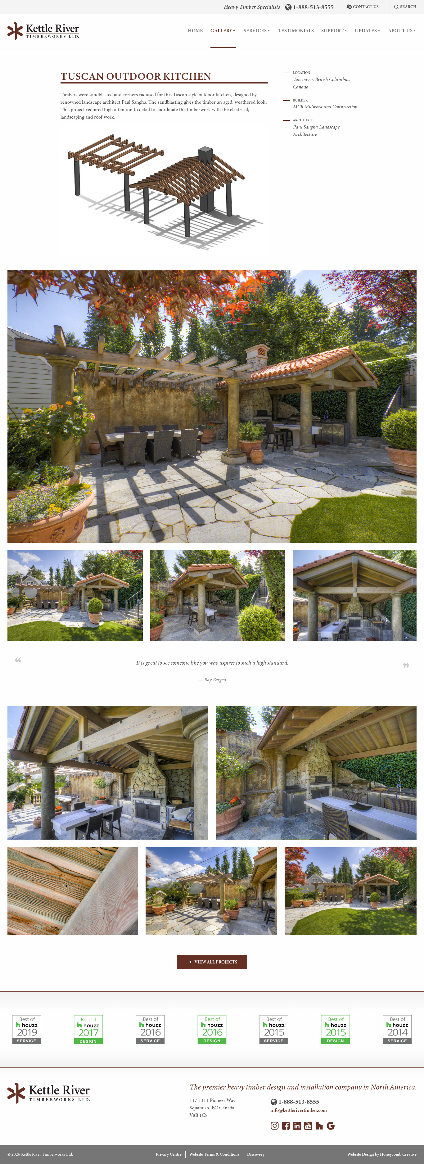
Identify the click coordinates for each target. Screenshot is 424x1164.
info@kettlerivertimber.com (298, 1110)
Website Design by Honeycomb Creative (382, 1154)
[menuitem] (195, 31)
